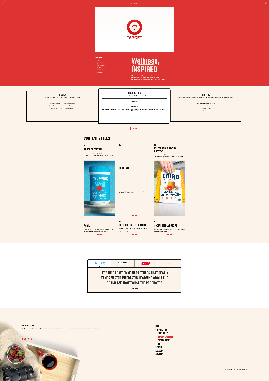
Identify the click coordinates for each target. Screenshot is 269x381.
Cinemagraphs (100, 72)
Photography (99, 67)
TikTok (98, 60)
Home (158, 326)
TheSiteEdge (244, 369)
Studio (158, 347)
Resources (160, 350)
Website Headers (100, 70)
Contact (159, 354)
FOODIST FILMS (134, 3)
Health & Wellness (167, 336)
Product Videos (100, 69)
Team (157, 343)
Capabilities (161, 329)
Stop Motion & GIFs (101, 65)
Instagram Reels (100, 62)
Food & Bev (163, 333)
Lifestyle (98, 63)
